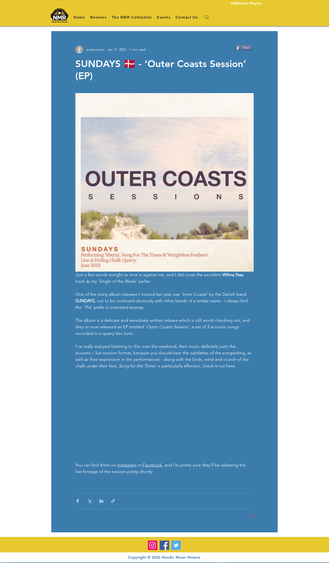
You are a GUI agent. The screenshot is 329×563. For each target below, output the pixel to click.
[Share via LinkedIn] (101, 501)
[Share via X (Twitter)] (89, 501)
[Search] (207, 17)
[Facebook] (164, 545)
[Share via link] (113, 501)
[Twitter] (176, 545)
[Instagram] (152, 545)
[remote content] (164, 415)
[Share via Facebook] (77, 501)
